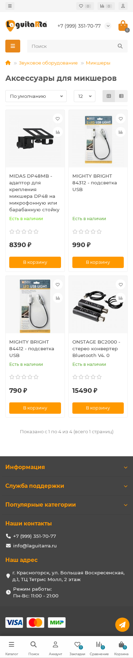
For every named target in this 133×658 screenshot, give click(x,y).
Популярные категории (40, 504)
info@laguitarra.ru (35, 545)
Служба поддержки (34, 486)
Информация (25, 467)
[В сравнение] (58, 132)
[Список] (121, 96)
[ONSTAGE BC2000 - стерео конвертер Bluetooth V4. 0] (98, 306)
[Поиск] (120, 46)
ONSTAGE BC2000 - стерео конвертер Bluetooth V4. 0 (96, 348)
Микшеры (98, 63)
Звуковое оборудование (48, 63)
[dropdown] (10, 6)
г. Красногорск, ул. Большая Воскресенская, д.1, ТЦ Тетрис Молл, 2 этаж (68, 576)
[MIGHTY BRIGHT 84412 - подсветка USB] (35, 306)
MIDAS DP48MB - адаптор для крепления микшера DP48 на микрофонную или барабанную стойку (34, 192)
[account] (123, 6)
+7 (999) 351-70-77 (79, 26)
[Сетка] (108, 96)
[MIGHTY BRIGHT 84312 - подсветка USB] (98, 140)
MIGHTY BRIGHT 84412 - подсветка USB (31, 348)
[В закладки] (58, 118)
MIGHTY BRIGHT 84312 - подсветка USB (94, 182)
